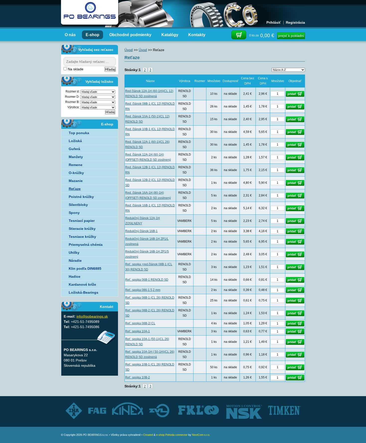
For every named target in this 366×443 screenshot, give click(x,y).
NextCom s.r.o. (201, 434)
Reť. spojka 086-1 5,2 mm (142, 290)
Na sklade (75, 69)
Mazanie (76, 181)
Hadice (74, 276)
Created (148, 434)
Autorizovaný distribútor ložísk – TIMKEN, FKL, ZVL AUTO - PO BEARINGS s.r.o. (89, 12)
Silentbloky (78, 205)
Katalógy (169, 35)
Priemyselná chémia (86, 245)
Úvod (128, 50)
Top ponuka (79, 133)
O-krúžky (76, 173)
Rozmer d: (72, 91)
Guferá (74, 149)
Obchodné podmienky (130, 35)
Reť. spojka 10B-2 (137, 377)
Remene (75, 165)
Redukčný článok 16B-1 (141, 231)
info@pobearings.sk (92, 316)
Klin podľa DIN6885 (85, 268)
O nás (70, 35)
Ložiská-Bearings (83, 292)
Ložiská (75, 141)
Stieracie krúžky (82, 229)
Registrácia (295, 22)
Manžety (76, 157)
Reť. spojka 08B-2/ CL (140, 323)
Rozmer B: (72, 102)
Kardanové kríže (82, 284)
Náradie (75, 261)
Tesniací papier (82, 221)
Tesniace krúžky (82, 237)
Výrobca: (73, 107)
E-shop (92, 35)
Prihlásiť (273, 22)
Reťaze (75, 189)
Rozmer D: (72, 96)
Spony (74, 213)
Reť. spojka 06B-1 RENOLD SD (146, 279)
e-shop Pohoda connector (171, 434)
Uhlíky (74, 253)
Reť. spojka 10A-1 (137, 331)
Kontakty (196, 35)
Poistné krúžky (81, 197)
